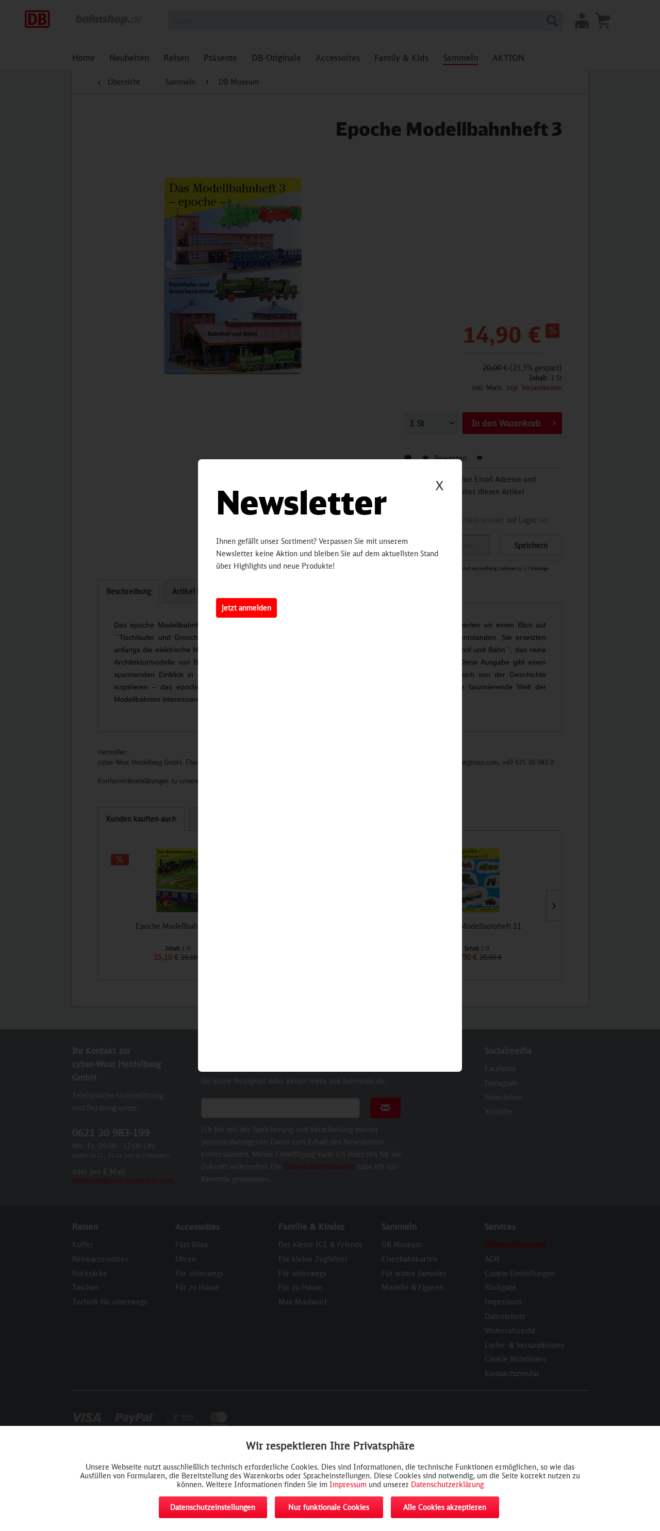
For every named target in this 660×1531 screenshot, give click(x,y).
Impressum (348, 1484)
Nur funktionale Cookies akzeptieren (328, 1510)
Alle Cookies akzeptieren (444, 1507)
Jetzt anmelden (246, 607)
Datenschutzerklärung (447, 1484)
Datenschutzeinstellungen (212, 1507)
